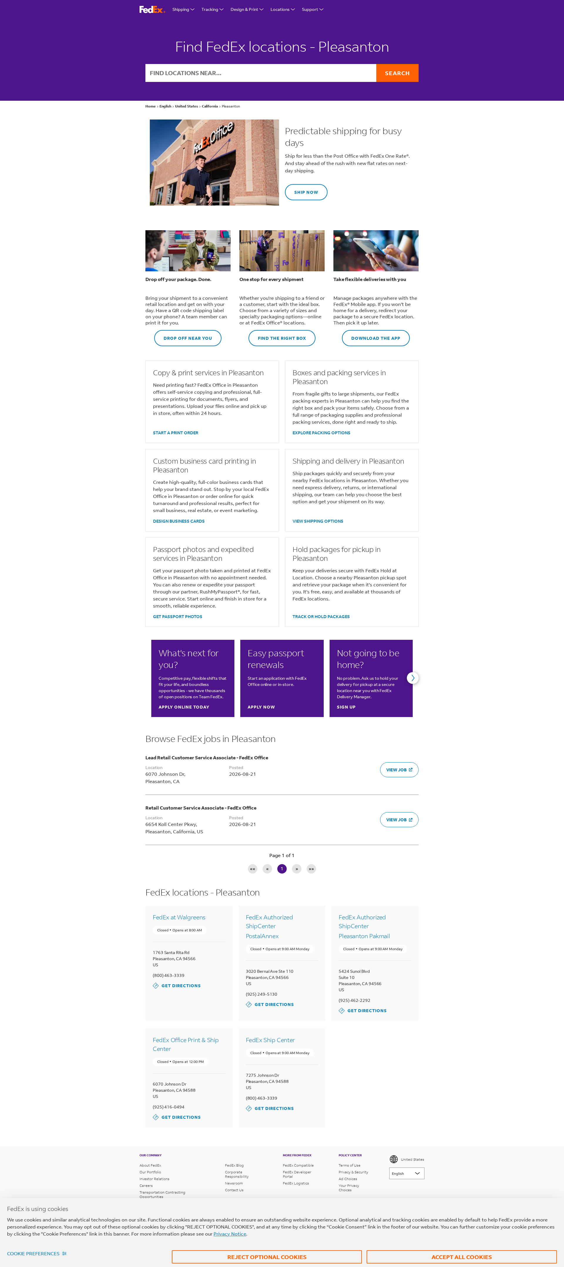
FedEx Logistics (296, 1183)
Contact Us (234, 1190)
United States (412, 1159)
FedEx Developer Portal (297, 1174)
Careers (146, 1185)
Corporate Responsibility (237, 1174)
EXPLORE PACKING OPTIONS (321, 432)
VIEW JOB (396, 770)
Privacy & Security (353, 1172)
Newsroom (234, 1183)
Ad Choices (348, 1179)
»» (311, 868)
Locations (280, 9)
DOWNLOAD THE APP (371, 335)
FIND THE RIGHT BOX (277, 335)
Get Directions (177, 985)
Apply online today (184, 707)
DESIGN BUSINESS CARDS (179, 521)
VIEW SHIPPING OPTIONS (318, 521)
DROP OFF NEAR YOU (183, 335)
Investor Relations (154, 1179)
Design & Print (244, 9)
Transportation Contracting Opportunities (162, 1194)
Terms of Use (349, 1165)
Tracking (210, 9)
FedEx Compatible (298, 1165)
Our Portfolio (150, 1172)
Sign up (346, 707)
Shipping (180, 9)
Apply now (261, 707)
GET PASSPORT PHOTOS (177, 616)
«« (252, 868)
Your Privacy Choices (349, 1187)
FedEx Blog (234, 1165)
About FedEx (150, 1165)
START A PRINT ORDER (175, 432)
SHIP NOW (301, 189)
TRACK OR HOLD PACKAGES (321, 616)
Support (310, 9)
